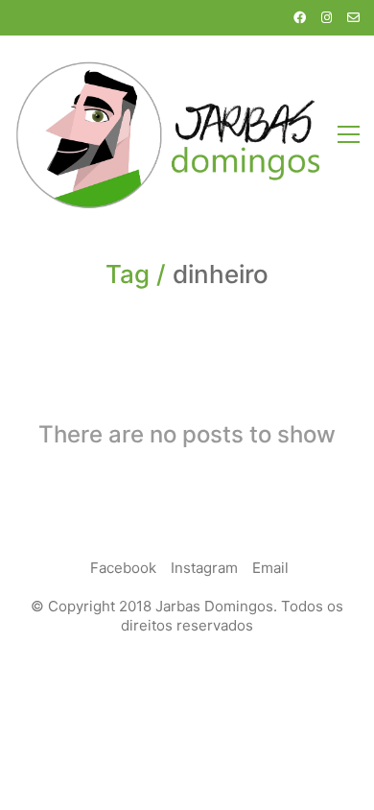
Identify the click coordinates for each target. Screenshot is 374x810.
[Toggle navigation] (349, 134)
